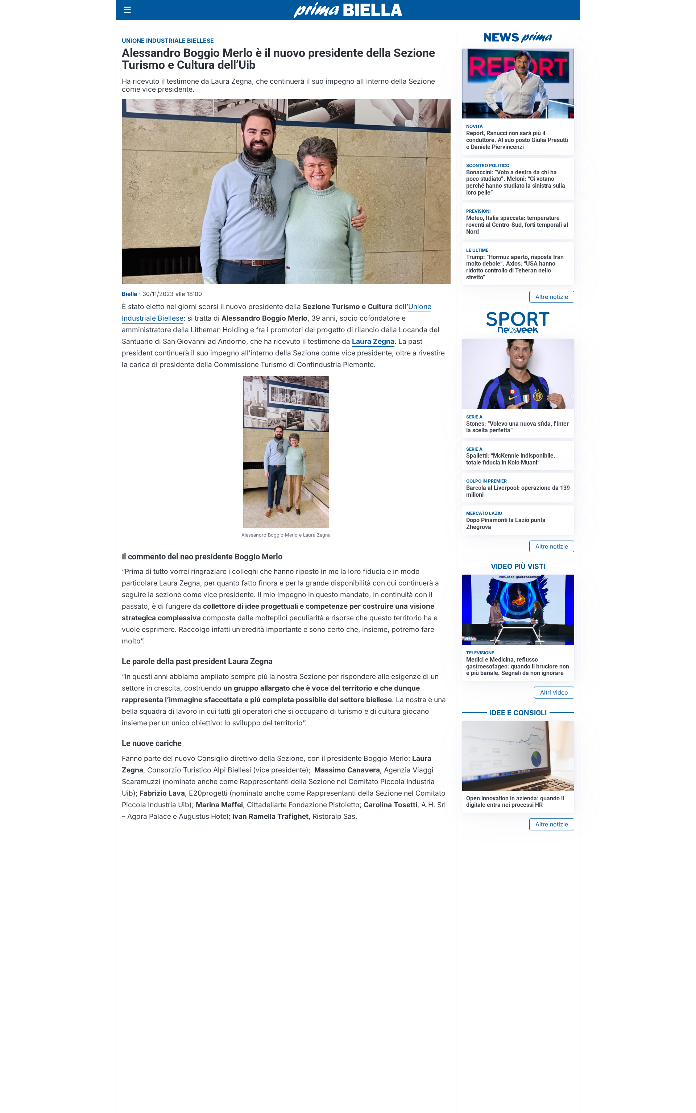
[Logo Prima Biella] (348, 10)
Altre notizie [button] (551, 296)
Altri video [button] (554, 692)
